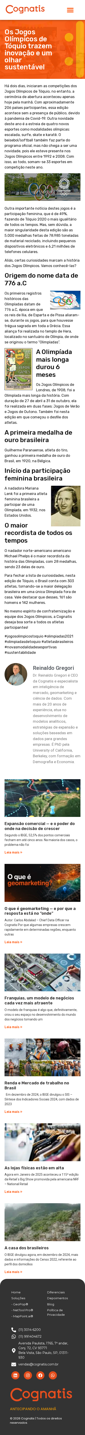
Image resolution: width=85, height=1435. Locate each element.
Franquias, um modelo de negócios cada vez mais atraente (39, 1001)
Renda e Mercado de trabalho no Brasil (37, 1085)
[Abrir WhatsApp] (73, 1423)
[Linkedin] (15, 1375)
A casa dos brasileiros (27, 1247)
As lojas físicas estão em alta (34, 1167)
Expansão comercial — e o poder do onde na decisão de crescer (40, 826)
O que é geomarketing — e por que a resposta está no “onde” (40, 911)
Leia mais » (13, 852)
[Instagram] (28, 1375)
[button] (70, 10)
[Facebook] (40, 1375)
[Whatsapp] (53, 1375)
